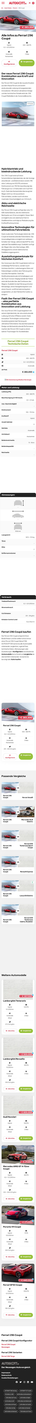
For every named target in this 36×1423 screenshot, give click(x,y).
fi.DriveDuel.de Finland (25, 1411)
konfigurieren (9, 64)
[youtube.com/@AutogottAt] (32, 1382)
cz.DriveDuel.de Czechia (25, 1404)
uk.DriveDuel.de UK (9, 1401)
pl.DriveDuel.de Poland (10, 1404)
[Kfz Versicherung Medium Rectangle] (18, 380)
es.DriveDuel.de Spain (25, 1397)
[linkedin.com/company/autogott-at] (28, 1382)
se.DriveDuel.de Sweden (24, 1408)
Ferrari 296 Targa (8, 1356)
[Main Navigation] (3, 3)
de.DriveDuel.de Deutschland (24, 1394)
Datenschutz (7, 1375)
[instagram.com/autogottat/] (24, 1382)
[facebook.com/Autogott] (17, 1382)
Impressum (6, 1373)
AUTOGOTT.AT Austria (26, 1390)
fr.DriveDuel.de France (11, 1397)
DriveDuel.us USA (9, 1394)
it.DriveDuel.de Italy (10, 1408)
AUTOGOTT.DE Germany (11, 1390)
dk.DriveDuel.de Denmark (11, 1411)
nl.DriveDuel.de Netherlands (24, 1401)
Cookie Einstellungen (10, 1378)
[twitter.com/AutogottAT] (21, 1382)
